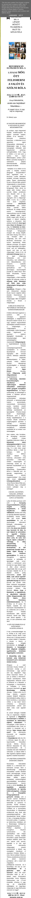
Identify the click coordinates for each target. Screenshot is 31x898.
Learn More (13, 15)
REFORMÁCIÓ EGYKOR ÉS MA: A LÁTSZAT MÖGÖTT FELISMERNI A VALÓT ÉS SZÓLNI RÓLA (16, 23)
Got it (21, 15)
